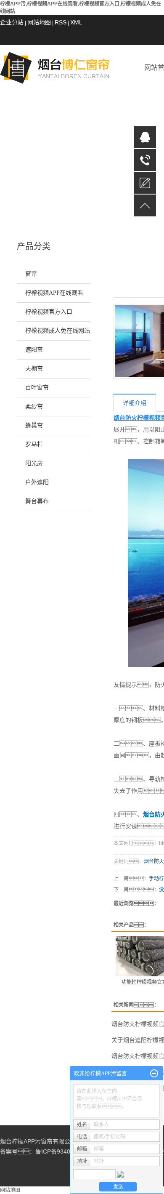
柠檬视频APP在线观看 (54, 293)
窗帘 (31, 274)
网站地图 (39, 22)
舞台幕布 (37, 501)
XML (76, 22)
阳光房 (34, 463)
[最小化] (154, 1073)
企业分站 (12, 22)
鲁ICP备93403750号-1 (65, 1151)
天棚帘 (34, 368)
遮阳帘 (34, 349)
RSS (60, 22)
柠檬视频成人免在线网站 (57, 331)
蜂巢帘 (34, 425)
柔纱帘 (34, 406)
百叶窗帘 (37, 387)
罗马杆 (34, 444)
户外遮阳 (37, 482)
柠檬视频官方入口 (48, 312)
